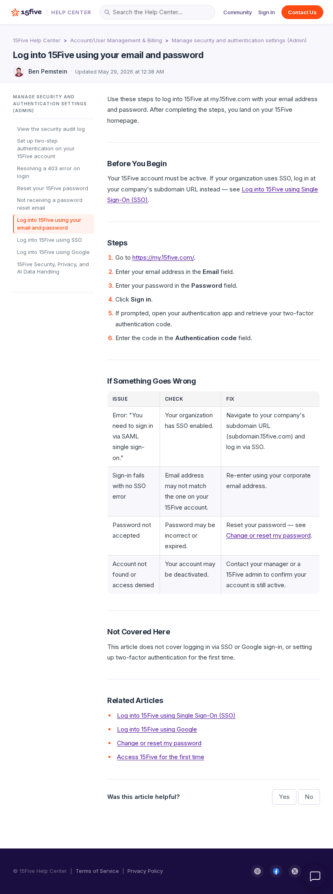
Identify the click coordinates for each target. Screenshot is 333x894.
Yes (284, 797)
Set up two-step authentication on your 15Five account (46, 148)
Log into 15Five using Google (53, 252)
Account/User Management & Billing (116, 40)
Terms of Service (97, 871)
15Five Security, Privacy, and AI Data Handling (53, 268)
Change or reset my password (268, 535)
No (309, 797)
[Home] (26, 12)
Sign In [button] (266, 12)
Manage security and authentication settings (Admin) (239, 40)
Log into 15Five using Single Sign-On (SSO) (176, 715)
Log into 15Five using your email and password (49, 224)
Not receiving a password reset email (49, 204)
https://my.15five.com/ (163, 257)
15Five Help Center (37, 40)
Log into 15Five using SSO (49, 240)
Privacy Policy (145, 871)
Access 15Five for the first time (160, 757)
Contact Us (302, 12)
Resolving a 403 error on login (48, 172)
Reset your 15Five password (52, 188)
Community (237, 12)
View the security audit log (51, 129)
